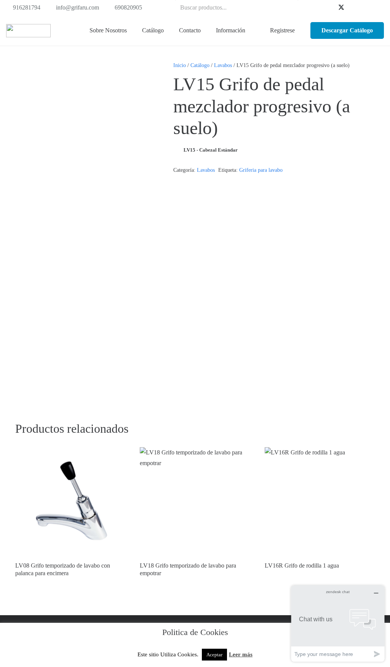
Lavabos (223, 65)
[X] (341, 8)
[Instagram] (378, 8)
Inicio (179, 65)
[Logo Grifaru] (28, 30)
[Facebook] (329, 8)
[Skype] (366, 8)
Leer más (241, 654)
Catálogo (199, 65)
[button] (168, 30)
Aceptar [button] (214, 654)
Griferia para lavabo (261, 170)
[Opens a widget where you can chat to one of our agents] (337, 623)
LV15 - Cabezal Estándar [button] (211, 150)
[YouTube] (353, 8)
